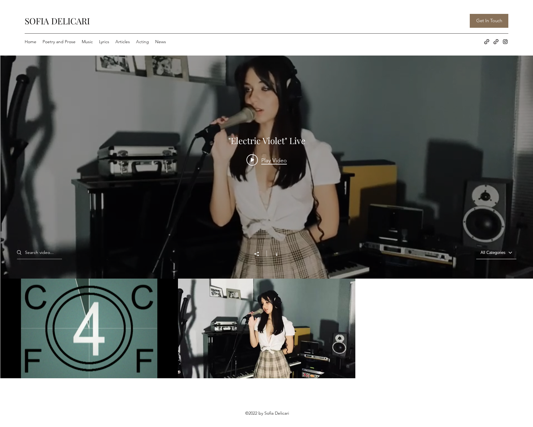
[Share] (259, 254)
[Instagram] (505, 42)
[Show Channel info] (273, 254)
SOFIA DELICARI (57, 21)
